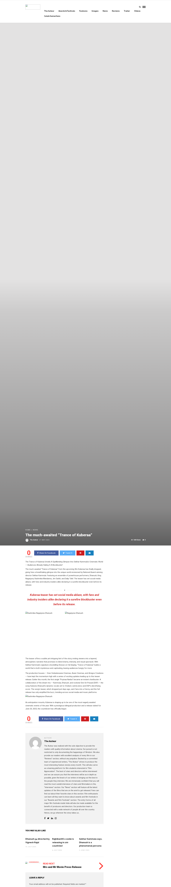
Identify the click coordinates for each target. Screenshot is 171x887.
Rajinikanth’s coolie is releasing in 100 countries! (63, 842)
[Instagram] (56, 818)
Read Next (49, 863)
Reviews (116, 11)
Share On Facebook (47, 553)
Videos (137, 11)
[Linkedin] (52, 818)
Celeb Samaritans (52, 16)
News (105, 11)
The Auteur (49, 11)
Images (95, 11)
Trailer (127, 11)
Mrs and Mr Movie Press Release (62, 867)
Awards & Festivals (66, 11)
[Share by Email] (90, 552)
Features (83, 11)
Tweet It (68, 553)
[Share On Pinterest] (80, 552)
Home (28, 530)
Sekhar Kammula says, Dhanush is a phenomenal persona (90, 842)
